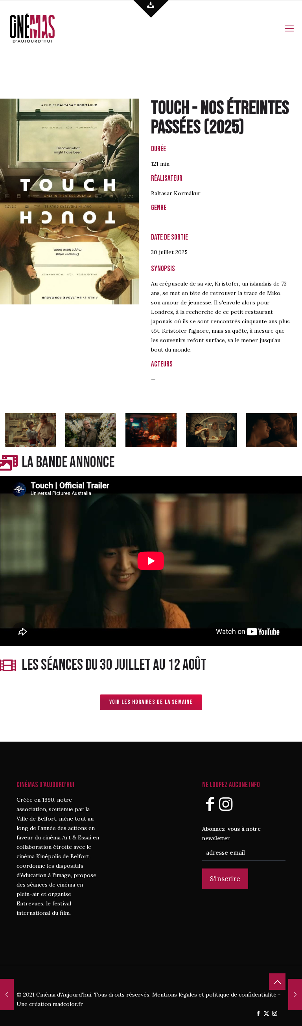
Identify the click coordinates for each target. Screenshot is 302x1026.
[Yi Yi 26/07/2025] (295, 994)
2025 (224, 127)
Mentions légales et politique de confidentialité (214, 994)
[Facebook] (210, 804)
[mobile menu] (289, 27)
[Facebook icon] (258, 1013)
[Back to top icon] (277, 981)
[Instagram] (226, 804)
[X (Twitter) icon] (266, 1013)
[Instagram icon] (275, 1013)
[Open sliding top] (151, 9)
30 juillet (162, 252)
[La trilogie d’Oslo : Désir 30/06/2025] (7, 994)
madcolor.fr (68, 1004)
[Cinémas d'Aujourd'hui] (45, 27)
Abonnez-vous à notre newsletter (231, 833)
